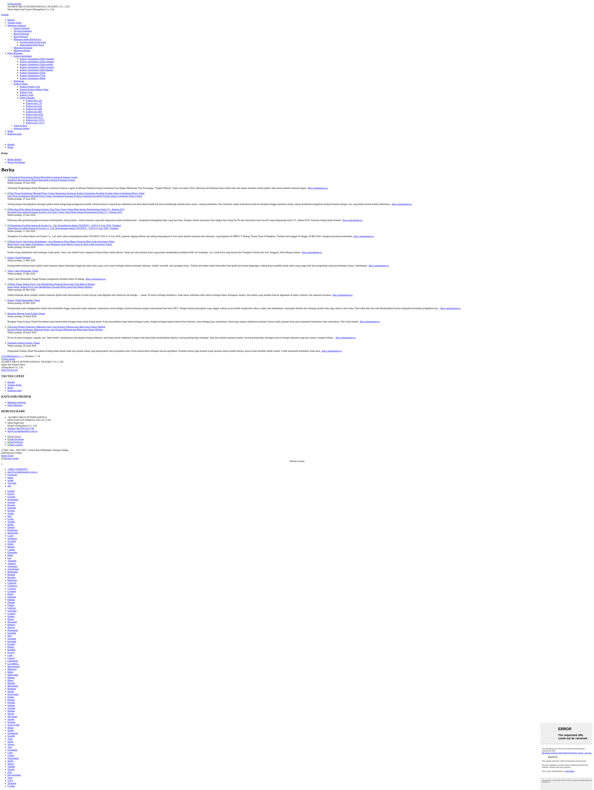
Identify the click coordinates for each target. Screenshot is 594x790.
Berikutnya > (15, 356)
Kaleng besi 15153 (35, 120)
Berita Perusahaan (16, 162)
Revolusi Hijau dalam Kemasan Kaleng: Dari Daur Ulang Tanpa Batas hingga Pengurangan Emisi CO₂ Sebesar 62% (64, 212)
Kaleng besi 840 (34, 109)
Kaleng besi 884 (34, 111)
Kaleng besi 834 (34, 106)
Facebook (12, 474)
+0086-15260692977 (17, 469)
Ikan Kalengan (21, 36)
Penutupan (19, 81)
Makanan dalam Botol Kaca (27, 39)
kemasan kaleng (21, 128)
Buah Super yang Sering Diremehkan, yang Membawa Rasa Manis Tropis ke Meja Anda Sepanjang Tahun (59, 244)
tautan (10, 477)
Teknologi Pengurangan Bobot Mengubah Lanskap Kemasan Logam (41, 180)
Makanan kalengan (16, 25)
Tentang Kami (14, 22)
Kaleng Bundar (27, 97)
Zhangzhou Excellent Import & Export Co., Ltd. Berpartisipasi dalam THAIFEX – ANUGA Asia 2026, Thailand (62, 228)
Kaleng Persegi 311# (30, 86)
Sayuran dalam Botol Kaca (33, 42)
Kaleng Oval (26, 92)
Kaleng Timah (21, 84)
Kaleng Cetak (26, 95)
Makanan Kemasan (23, 47)
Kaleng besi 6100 (34, 114)
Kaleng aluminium (23, 56)
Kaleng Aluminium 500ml (32, 78)
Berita (10, 131)
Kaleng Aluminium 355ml (32, 72)
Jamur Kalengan (22, 28)
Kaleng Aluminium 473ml (32, 75)
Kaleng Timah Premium (19, 257)
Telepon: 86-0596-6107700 (20, 428)
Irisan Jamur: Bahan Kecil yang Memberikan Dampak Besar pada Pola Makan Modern (49, 287)
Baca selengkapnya (318, 188)
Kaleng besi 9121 (34, 117)
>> (23, 356)
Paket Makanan (15, 53)
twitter (10, 480)
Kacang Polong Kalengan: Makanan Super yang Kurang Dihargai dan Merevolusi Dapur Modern (55, 329)
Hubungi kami (14, 134)
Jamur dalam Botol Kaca (32, 45)
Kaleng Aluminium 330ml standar (36, 70)
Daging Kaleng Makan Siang (34, 89)
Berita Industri (14, 159)
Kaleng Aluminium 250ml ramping (37, 58)
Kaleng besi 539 (34, 100)
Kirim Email (7, 455)
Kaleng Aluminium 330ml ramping (37, 67)
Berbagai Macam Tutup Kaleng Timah (26, 313)
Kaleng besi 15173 (35, 122)
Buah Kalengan (21, 33)
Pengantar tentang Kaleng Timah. (23, 343)
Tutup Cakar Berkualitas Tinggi (22, 271)
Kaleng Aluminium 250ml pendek (36, 64)
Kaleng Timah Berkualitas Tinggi (23, 300)
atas (9, 486)
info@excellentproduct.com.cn (22, 431)
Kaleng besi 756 (34, 103)
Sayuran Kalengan (23, 31)
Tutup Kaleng (20, 125)
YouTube (11, 483)
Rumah (11, 20)
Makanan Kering (22, 50)
